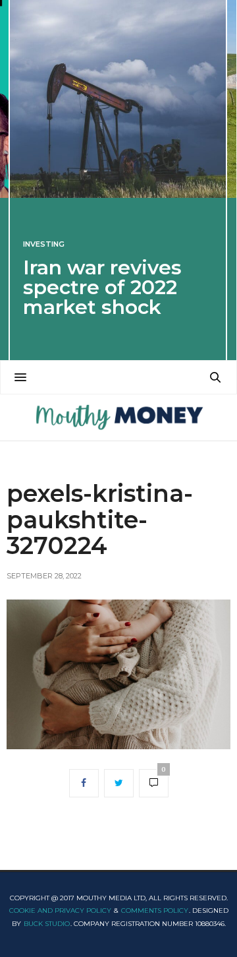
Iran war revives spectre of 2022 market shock (102, 287)
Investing (44, 244)
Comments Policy (154, 910)
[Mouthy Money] (118, 417)
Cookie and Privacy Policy (60, 910)
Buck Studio (47, 923)
